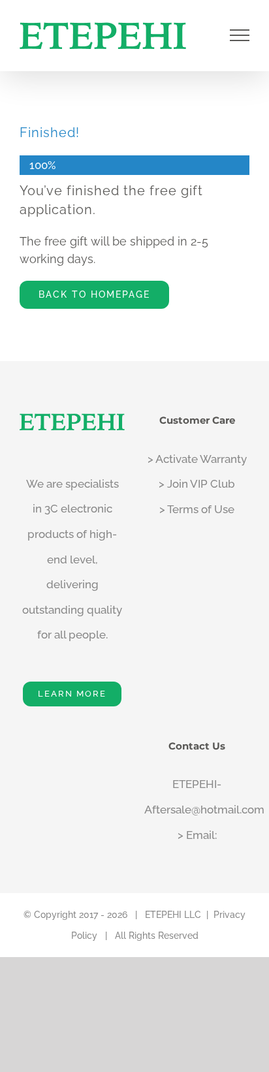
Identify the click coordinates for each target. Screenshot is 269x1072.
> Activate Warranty (197, 458)
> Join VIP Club (197, 483)
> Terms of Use (196, 509)
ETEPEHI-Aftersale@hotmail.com (196, 797)
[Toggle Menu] (239, 35)
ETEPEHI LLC (173, 914)
